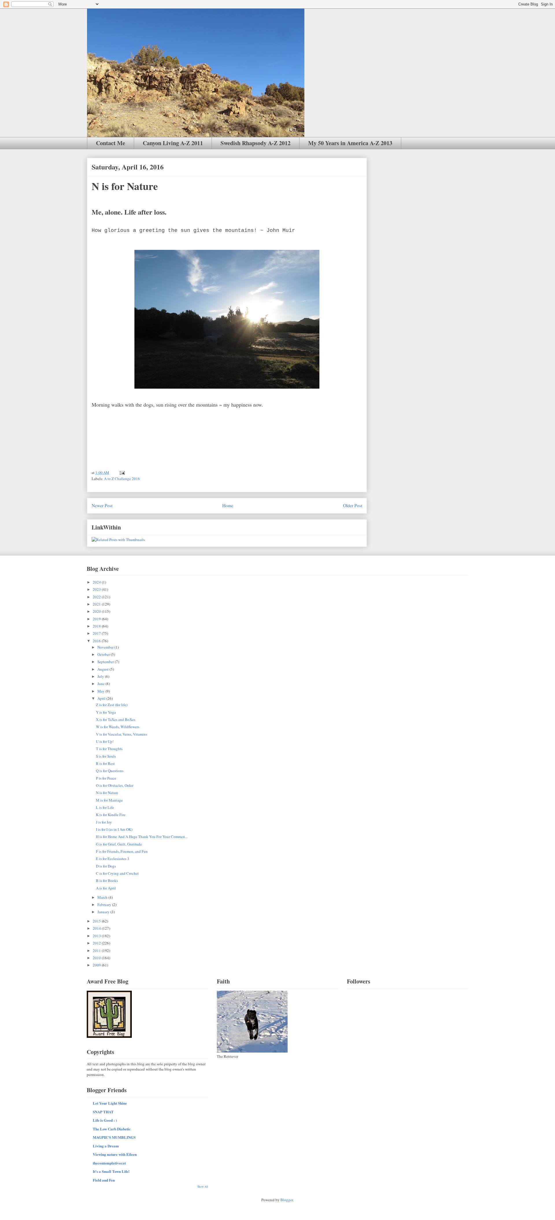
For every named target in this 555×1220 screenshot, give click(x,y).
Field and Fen (104, 1180)
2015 (97, 921)
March (102, 897)
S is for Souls (106, 756)
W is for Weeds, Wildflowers (117, 726)
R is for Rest (105, 763)
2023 (97, 589)
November (105, 647)
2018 (97, 626)
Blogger (286, 1199)
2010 (97, 957)
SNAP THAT (103, 1111)
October (104, 654)
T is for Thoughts (109, 748)
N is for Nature (107, 792)
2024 (97, 582)
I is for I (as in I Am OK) (114, 829)
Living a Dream (106, 1146)
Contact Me (110, 143)
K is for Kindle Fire (110, 814)
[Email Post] (122, 472)
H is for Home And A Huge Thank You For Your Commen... (142, 836)
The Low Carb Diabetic (112, 1129)
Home (227, 505)
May (101, 691)
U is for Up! (105, 741)
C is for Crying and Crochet (117, 873)
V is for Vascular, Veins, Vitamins (121, 734)
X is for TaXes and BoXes (115, 719)
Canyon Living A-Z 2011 (173, 143)
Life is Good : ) (105, 1120)
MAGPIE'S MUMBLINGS (114, 1137)
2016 (97, 640)
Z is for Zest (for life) (111, 704)
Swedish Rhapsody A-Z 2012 (256, 143)
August (103, 669)
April (101, 698)
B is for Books (107, 880)
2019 (97, 618)
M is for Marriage (109, 800)
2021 (97, 604)
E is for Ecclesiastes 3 (112, 858)
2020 (97, 611)
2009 (97, 965)
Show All (202, 1186)
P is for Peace (106, 778)
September (106, 661)
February (104, 904)
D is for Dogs (106, 866)
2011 (97, 950)
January (103, 911)
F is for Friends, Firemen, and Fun (122, 851)
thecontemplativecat (109, 1163)
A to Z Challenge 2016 (122, 478)
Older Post (352, 505)
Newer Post (102, 505)
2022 (97, 596)
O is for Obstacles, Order (114, 785)
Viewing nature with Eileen (115, 1154)
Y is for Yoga (106, 712)
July (101, 676)
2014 (97, 928)
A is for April (106, 888)
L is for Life (105, 807)
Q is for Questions (109, 770)
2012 (97, 943)
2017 (97, 633)
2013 (97, 935)
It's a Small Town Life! (111, 1171)
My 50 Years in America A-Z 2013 (350, 143)
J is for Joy (104, 822)
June (101, 683)
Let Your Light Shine (110, 1103)
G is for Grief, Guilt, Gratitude (119, 844)
